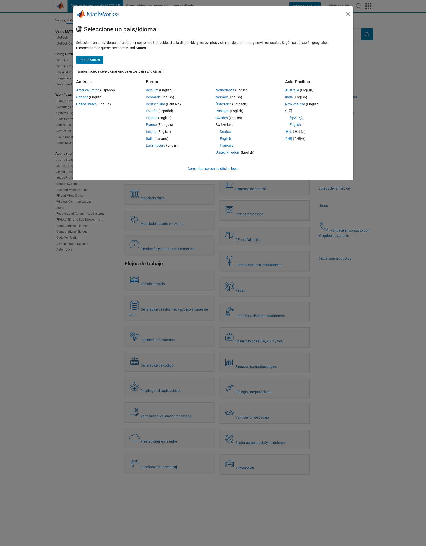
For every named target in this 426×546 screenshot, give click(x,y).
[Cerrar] (348, 14)
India (289, 97)
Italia (150, 139)
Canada (82, 97)
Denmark (153, 97)
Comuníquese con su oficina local (213, 169)
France (151, 125)
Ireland (151, 132)
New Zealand (295, 104)
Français (226, 145)
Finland (151, 118)
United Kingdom (228, 152)
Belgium (152, 90)
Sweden (222, 118)
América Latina (87, 90)
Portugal (222, 111)
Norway (222, 97)
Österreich (223, 104)
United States (86, 104)
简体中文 (296, 118)
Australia (292, 90)
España (152, 111)
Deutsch (226, 132)
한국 (288, 139)
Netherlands (225, 90)
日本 (288, 132)
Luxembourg (155, 145)
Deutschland (155, 104)
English (225, 139)
